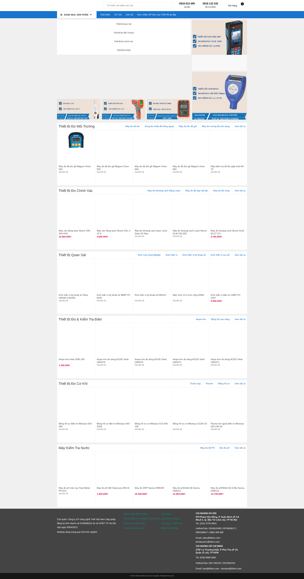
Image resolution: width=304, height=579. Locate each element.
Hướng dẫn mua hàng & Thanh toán (142, 518)
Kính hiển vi (171, 255)
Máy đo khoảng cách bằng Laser (164, 190)
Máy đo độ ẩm (132, 126)
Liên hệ (129, 14)
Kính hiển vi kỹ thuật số (194, 255)
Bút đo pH (225, 448)
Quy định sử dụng (170, 518)
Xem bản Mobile (170, 528)
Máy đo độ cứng (221, 190)
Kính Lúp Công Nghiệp (149, 255)
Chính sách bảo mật (134, 528)
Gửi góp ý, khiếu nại (172, 523)
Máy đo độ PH (207, 448)
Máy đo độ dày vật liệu (197, 190)
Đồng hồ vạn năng (220, 319)
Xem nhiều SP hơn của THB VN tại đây (156, 14)
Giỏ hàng (235, 5)
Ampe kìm (201, 319)
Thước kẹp (195, 383)
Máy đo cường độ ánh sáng (216, 126)
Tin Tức (118, 14)
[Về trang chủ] (77, 6)
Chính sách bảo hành (134, 523)
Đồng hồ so (224, 383)
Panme (209, 383)
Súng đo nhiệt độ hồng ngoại (159, 126)
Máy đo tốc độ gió (188, 126)
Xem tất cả (240, 126)
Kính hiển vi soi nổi (220, 255)
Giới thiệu (105, 14)
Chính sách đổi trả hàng (136, 513)
